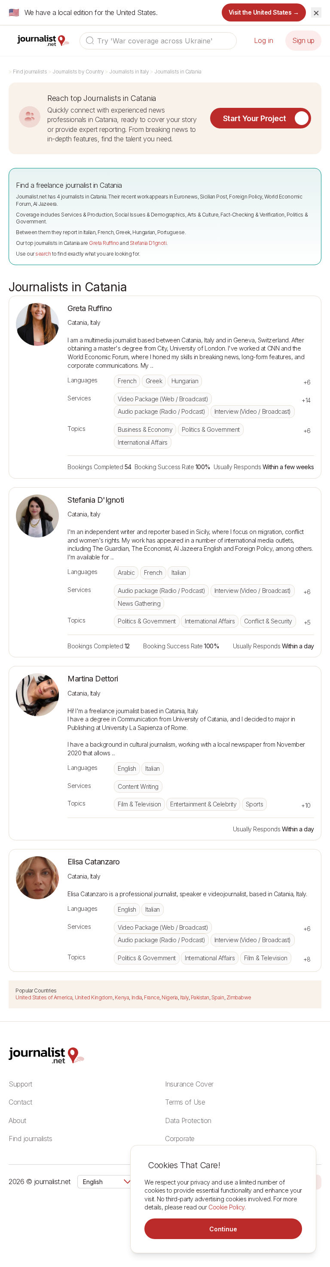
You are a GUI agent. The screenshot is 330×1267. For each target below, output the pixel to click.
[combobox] (158, 40)
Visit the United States (264, 12)
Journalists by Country (78, 71)
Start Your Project (254, 118)
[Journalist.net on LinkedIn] (317, 1181)
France (151, 997)
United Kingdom (94, 997)
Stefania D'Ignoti (148, 243)
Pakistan (200, 997)
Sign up (303, 40)
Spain (217, 997)
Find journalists (30, 71)
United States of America (43, 997)
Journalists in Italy (129, 71)
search (43, 253)
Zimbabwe (238, 997)
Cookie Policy (226, 1207)
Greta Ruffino (104, 243)
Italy (184, 997)
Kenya (122, 997)
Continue (223, 1229)
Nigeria (170, 997)
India (136, 997)
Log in (263, 40)
